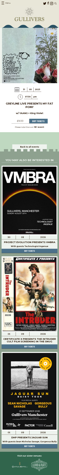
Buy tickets (29, 251)
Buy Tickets (38, 121)
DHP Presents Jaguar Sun (29, 437)
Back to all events (29, 147)
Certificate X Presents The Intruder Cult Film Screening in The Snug (29, 340)
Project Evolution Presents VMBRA (29, 242)
